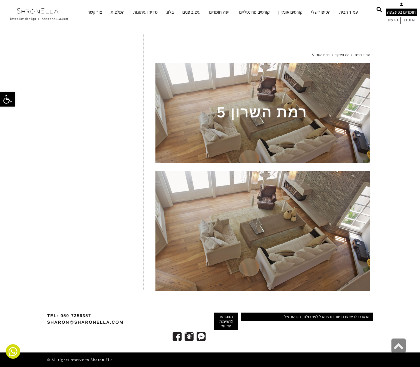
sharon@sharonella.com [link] (85, 322)
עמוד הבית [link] (348, 12)
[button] (379, 9)
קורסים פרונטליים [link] (254, 12)
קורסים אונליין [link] (290, 12)
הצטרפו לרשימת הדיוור (226, 321)
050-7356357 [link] (76, 315)
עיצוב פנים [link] (191, 12)
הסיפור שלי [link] (321, 12)
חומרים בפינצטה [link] (401, 12)
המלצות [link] (118, 12)
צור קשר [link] (95, 12)
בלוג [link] (170, 12)
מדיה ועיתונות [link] (145, 12)
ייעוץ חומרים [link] (220, 12)
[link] (7, 99)
